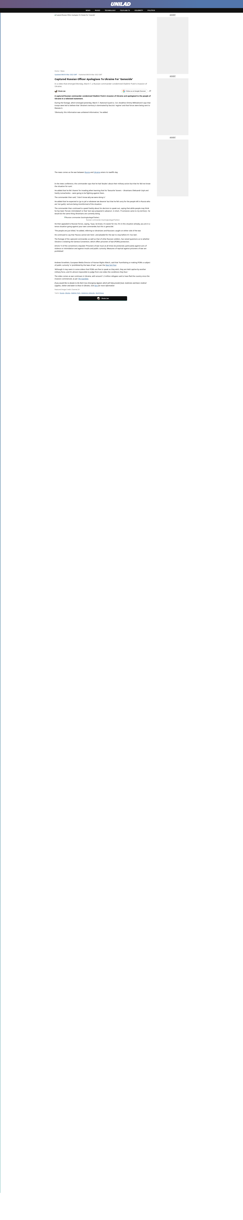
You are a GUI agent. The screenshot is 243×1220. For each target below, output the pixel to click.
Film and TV (125, 10)
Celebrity (139, 10)
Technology (110, 10)
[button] (150, 91)
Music (97, 10)
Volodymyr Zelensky (88, 293)
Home (57, 71)
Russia (87, 172)
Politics (151, 10)
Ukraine (97, 172)
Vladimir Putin (75, 293)
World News (100, 293)
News (88, 10)
